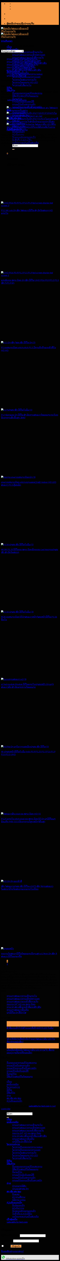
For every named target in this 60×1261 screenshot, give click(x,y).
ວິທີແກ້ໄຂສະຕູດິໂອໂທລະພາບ (20, 1076)
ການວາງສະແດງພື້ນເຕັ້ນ (18, 72)
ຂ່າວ (9, 1095)
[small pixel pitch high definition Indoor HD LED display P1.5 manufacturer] (18, 477)
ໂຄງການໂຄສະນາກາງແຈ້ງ (24, 79)
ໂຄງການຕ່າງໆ (13, 1087)
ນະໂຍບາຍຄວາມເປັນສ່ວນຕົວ (25, 142)
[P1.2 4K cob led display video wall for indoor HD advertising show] (30, 205)
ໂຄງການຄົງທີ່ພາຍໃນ (21, 85)
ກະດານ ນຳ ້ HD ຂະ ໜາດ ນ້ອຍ (21, 67)
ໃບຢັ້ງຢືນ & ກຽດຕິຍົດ (22, 1213)
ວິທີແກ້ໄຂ (11, 1092)
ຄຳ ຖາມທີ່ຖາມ (18, 1197)
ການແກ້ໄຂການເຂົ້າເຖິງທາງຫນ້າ (21, 1068)
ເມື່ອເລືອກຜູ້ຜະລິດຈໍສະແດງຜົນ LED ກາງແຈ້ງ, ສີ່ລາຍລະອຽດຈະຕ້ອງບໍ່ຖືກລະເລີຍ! (30, 1051)
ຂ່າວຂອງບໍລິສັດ (19, 1186)
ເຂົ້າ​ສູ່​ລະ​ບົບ (16, 1246)
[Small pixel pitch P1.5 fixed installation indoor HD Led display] (18, 342)
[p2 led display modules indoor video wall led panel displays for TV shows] (13, 679)
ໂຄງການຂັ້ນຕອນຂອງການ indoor (27, 1147)
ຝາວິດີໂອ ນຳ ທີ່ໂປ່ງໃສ (16, 75)
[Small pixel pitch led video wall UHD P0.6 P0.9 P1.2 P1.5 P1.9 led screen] (30, 275)
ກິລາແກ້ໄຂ (12, 1073)
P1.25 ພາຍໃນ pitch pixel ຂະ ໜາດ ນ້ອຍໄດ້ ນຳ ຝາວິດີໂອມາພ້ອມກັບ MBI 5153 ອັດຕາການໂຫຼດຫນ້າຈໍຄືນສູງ (28, 820)
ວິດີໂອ (9, 87)
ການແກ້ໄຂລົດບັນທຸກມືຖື (23, 101)
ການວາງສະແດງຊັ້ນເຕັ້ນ (23, 1138)
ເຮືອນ (9, 1081)
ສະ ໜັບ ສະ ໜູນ (14, 1098)
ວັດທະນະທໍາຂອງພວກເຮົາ (24, 1210)
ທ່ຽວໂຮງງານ (18, 1208)
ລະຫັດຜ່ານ (7, 1240)
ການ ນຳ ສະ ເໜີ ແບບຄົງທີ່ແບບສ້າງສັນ (24, 70)
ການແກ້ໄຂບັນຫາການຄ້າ (23, 104)
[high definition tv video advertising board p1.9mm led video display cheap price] (7, 948)
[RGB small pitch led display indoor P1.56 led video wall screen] (17, 611)
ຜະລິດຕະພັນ (13, 49)
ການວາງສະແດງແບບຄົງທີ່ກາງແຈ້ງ (22, 64)
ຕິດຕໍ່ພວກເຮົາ (18, 131)
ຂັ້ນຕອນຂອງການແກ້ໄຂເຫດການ (27, 93)
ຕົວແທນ (16, 1194)
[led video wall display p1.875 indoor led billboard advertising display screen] (11, 881)
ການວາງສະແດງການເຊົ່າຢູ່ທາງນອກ (28, 54)
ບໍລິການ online (19, 1199)
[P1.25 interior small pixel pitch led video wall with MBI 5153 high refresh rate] (21, 813)
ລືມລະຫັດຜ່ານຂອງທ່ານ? (12, 1251)
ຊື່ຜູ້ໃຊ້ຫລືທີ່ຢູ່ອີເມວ (10, 1235)
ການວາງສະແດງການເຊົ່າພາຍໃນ (27, 52)
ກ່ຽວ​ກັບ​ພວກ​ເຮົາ (14, 1101)
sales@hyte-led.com (17, 99)
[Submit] (13, 149)
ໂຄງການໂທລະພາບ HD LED (25, 82)
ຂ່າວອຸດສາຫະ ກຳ (20, 1188)
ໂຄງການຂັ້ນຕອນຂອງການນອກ (26, 76)
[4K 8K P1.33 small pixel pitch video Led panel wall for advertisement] (17, 544)
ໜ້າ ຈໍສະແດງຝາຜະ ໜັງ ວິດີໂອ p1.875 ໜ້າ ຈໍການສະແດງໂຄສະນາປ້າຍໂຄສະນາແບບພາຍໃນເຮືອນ (27, 887)
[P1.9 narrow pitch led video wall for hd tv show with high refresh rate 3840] (16, 409)
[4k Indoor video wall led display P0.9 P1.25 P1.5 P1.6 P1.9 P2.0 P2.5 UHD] (25, 746)
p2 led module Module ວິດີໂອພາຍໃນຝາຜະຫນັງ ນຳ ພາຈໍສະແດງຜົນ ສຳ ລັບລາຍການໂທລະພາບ (27, 685)
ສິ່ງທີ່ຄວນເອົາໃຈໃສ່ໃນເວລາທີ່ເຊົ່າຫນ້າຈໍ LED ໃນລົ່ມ (30, 1028)
